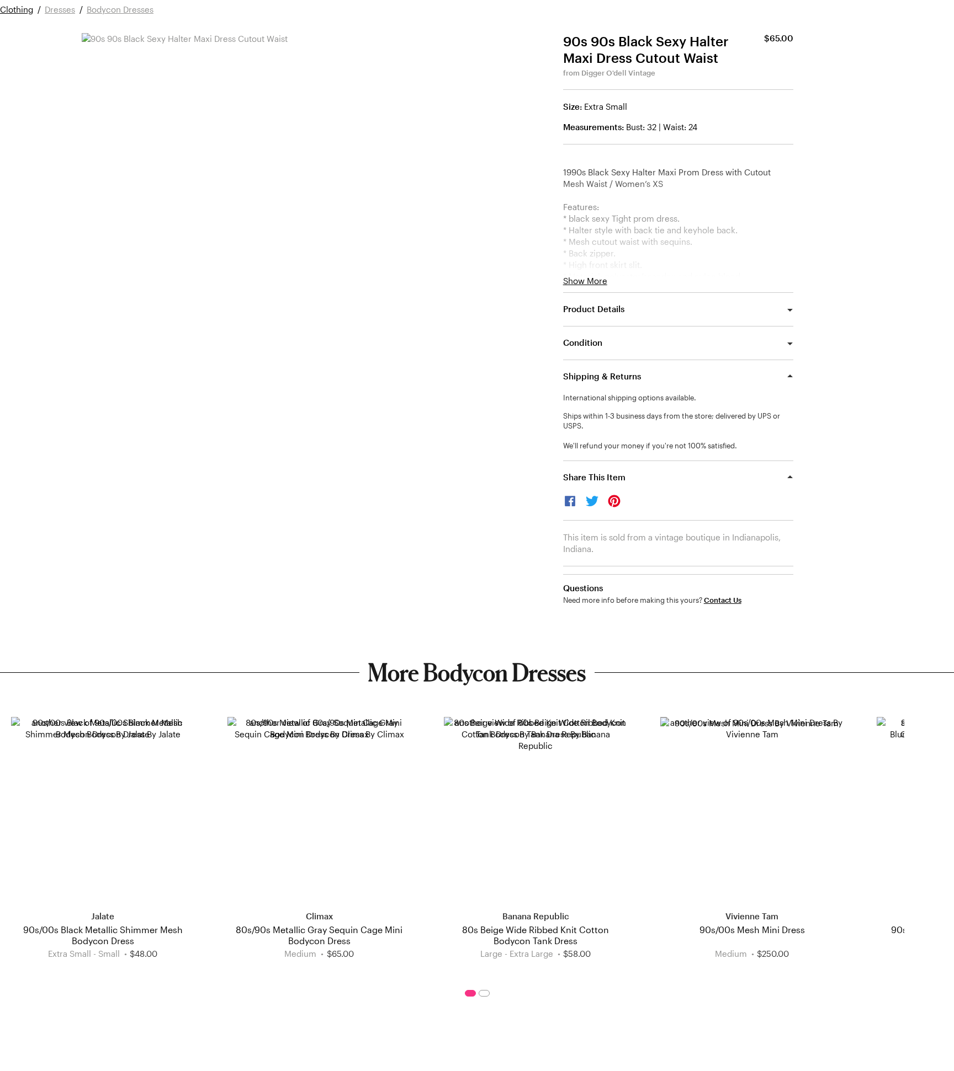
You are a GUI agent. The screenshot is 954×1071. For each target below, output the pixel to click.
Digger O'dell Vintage (618, 72)
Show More (585, 281)
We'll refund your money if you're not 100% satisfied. (650, 445)
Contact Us (722, 600)
